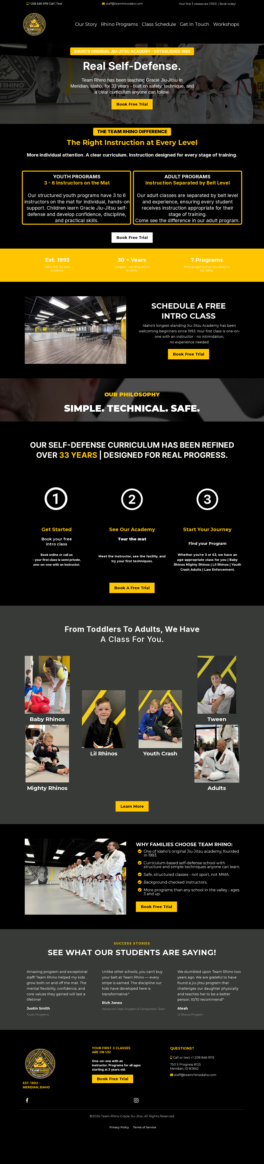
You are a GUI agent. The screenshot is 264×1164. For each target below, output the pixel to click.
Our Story (86, 24)
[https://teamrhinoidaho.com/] (54, 1063)
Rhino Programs (119, 24)
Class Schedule (159, 24)
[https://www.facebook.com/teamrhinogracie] (77, 1100)
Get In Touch (194, 24)
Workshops (226, 24)
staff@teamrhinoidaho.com (124, 3)
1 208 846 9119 (38, 3)
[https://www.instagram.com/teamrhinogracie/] (186, 1100)
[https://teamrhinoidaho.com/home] (34, 24)
